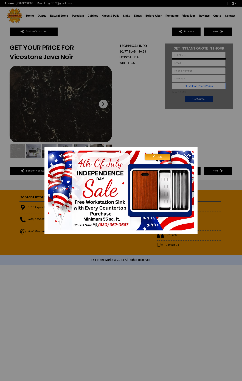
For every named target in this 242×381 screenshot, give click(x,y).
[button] (157, 157)
